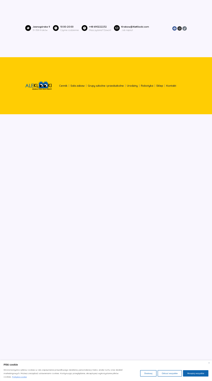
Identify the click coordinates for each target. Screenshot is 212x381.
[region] (106, 370)
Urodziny (132, 85)
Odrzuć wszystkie (170, 373)
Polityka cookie (19, 377)
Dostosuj (148, 373)
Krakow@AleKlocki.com (135, 26)
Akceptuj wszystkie (195, 373)
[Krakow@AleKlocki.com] (117, 28)
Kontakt (171, 85)
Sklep (159, 85)
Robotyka (147, 85)
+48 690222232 (98, 26)
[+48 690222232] (84, 28)
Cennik (63, 85)
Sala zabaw (78, 85)
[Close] (209, 363)
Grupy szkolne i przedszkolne (106, 85)
